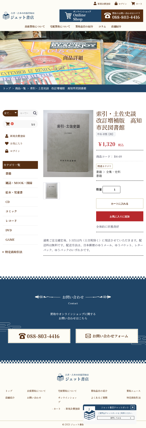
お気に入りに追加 (120, 216)
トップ (7, 88)
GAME (10, 239)
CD (8, 202)
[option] (68, 143)
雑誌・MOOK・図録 (19, 183)
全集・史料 (113, 172)
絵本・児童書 (14, 192)
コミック (11, 211)
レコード (11, 220)
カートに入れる (119, 203)
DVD (9, 230)
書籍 (8, 173)
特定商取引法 (13, 252)
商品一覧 (20, 88)
